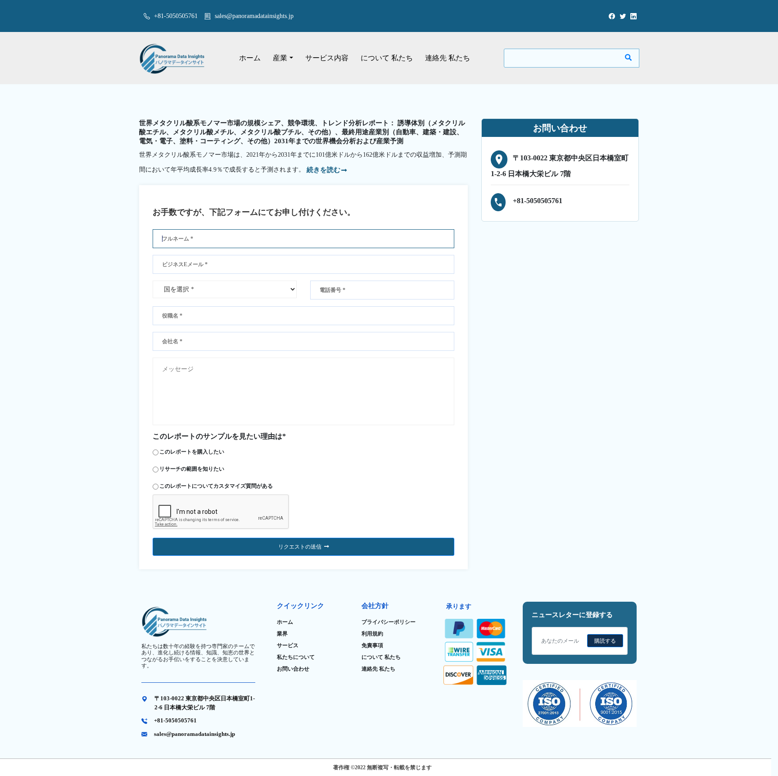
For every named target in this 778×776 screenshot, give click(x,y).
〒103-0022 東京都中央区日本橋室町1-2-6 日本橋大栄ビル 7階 (204, 703)
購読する (605, 641)
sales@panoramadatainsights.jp (254, 16)
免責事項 (372, 645)
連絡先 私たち (447, 58)
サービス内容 (326, 58)
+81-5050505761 (175, 16)
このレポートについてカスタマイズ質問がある (216, 486)
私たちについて (296, 657)
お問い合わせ (293, 669)
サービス (288, 645)
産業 (280, 58)
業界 (282, 634)
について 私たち (387, 58)
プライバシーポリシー (389, 622)
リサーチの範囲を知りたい (191, 469)
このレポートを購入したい (191, 452)
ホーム (250, 58)
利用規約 (372, 634)
